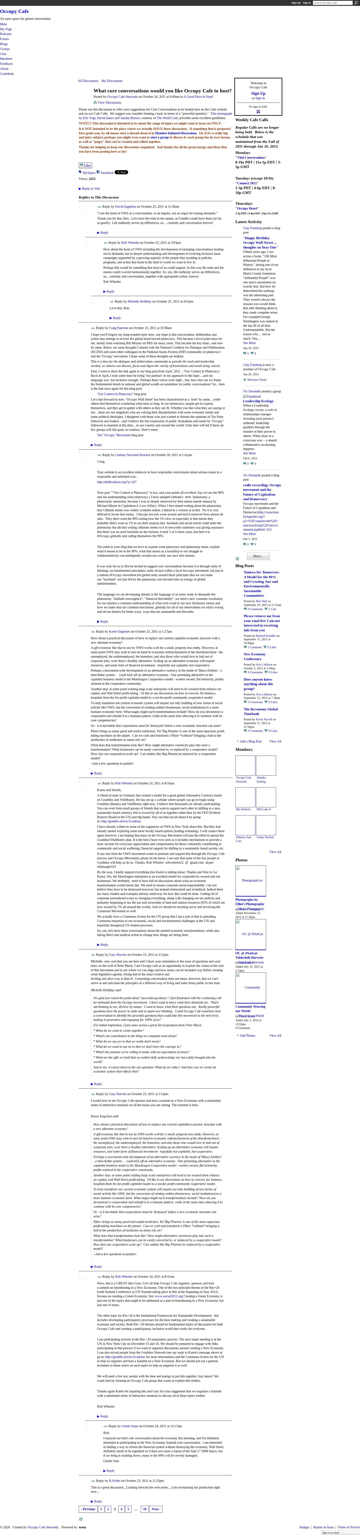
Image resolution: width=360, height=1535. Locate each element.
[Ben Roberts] (245, 797)
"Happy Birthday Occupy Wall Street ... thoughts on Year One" (260, 242)
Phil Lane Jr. (264, 809)
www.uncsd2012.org (169, 1296)
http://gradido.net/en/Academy (121, 821)
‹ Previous (88, 1509)
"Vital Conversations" (251, 157)
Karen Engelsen (119, 631)
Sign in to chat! (330, 1532)
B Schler (114, 1480)
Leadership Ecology (258, 401)
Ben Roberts (243, 809)
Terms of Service (349, 1527)
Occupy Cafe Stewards (122, 96)
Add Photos (247, 1035)
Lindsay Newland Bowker (132, 455)
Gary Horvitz (117, 954)
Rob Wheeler (130, 242)
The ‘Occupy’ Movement (113, 435)
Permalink (99, 207)
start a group (159, 137)
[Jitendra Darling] (266, 766)
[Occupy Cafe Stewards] (84, 98)
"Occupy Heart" (247, 208)
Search (356, 3)
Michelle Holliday (139, 301)
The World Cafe (167, 118)
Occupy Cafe (14, 11)
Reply (102, 232)
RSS (81, 1519)
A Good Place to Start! (198, 96)
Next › (156, 1509)
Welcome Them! (257, 379)
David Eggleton (125, 206)
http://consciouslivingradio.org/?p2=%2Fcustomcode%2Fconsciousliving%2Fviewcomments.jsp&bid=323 (261, 520)
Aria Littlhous (264, 664)
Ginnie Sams (129, 1426)
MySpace (89, 173)
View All (275, 741)
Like (87, 165)
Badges (304, 1527)
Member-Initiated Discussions (176, 133)
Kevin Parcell (264, 719)
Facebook (107, 173)
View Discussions (109, 102)
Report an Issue (323, 1527)
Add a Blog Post (250, 741)
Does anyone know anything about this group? (258, 684)
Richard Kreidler (266, 635)
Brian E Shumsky (249, 909)
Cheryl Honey (247, 1016)
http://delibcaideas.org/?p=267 (117, 482)
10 (144, 1509)
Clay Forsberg (252, 228)
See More (249, 343)
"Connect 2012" (247, 183)
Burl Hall (261, 601)
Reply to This (89, 188)
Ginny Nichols (265, 837)
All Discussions (88, 81)
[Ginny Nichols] (266, 825)
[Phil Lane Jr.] (266, 797)
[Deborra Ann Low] (245, 825)
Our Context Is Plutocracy (115, 394)
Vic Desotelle (252, 391)
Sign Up (296, 2)
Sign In (307, 2)
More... (258, 556)
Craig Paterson (118, 328)
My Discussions (111, 81)
